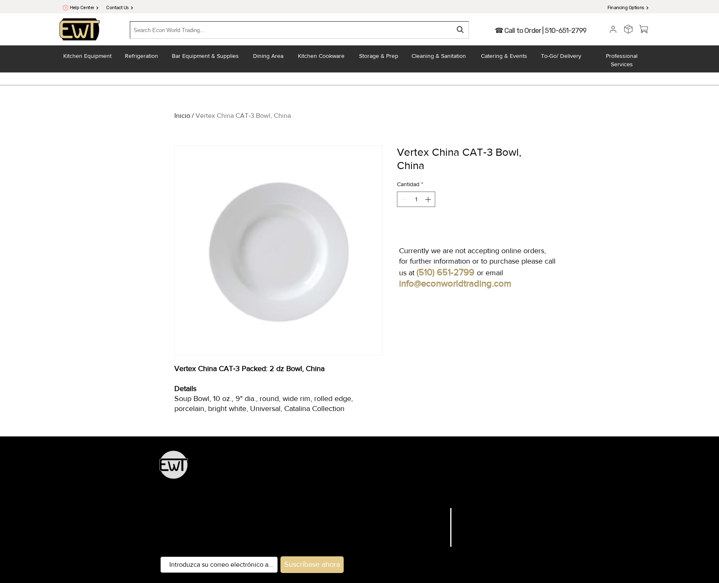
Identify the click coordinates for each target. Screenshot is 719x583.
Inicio (182, 115)
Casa (438, 512)
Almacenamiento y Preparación (378, 469)
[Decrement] (403, 199)
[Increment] (429, 199)
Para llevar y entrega (409, 492)
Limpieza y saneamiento (476, 492)
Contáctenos (425, 554)
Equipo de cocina (307, 469)
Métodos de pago (485, 554)
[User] (613, 29)
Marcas (434, 522)
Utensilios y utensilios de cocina (471, 469)
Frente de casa (357, 492)
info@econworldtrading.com (455, 283)
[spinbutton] (416, 199)
